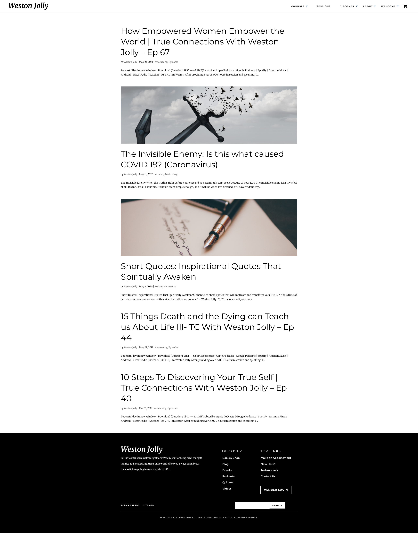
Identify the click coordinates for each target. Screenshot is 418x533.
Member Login (276, 489)
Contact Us (268, 476)
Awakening (161, 61)
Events (227, 470)
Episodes (173, 61)
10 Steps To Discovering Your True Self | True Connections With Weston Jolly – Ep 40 (204, 387)
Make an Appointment (276, 457)
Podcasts (228, 476)
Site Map (148, 505)
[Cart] (406, 6)
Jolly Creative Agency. (243, 517)
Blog (225, 464)
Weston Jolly (130, 61)
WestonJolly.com (171, 517)
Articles (159, 174)
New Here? (268, 464)
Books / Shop (231, 457)
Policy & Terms (130, 505)
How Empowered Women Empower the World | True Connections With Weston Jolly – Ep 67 (202, 41)
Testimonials (269, 470)
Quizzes (227, 482)
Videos (227, 488)
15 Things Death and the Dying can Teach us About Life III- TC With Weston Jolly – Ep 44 (207, 327)
